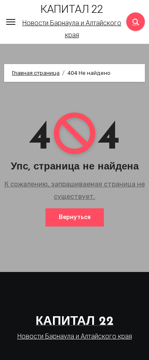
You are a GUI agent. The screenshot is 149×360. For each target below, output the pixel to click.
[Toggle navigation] (10, 22)
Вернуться (75, 217)
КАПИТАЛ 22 (72, 9)
